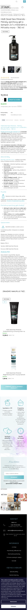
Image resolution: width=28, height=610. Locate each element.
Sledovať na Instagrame (4, 495)
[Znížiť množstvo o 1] (5, 101)
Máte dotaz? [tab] (9, 120)
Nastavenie (13, 601)
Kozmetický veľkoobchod (14, 550)
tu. (7, 598)
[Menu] (24, 1)
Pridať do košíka (14, 99)
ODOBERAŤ (14, 477)
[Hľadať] (16, 1)
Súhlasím (13, 606)
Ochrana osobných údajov (14, 557)
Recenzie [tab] (22, 120)
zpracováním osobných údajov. (14, 483)
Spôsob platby (14, 571)
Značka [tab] (16, 120)
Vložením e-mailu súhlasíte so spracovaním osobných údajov (14, 482)
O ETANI (14, 547)
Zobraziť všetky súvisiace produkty (14, 387)
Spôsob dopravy (14, 575)
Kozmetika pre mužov (16, 114)
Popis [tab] (3, 120)
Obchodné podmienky (14, 554)
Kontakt (14, 561)
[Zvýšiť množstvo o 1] (5, 99)
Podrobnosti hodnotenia (7, 79)
